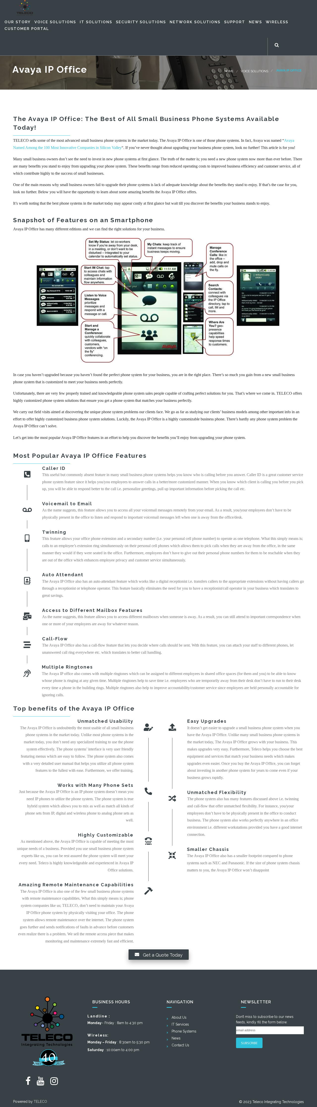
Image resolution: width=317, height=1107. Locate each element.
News (176, 1038)
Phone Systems (184, 1031)
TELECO (40, 1102)
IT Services (180, 1024)
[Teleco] (24, 8)
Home (229, 71)
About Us (179, 1017)
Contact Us (180, 1045)
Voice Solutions (254, 71)
